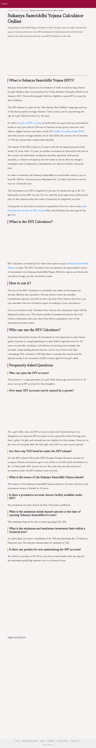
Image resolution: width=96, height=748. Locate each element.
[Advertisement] (48, 56)
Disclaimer (51, 741)
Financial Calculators (30, 741)
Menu (4, 4)
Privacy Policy (62, 741)
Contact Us (74, 741)
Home (10, 10)
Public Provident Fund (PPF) (69, 131)
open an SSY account (30, 123)
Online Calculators (21, 10)
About (42, 741)
